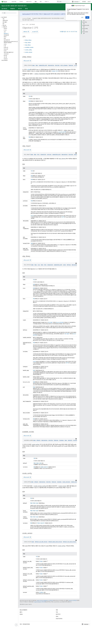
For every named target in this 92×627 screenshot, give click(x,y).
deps (37, 65)
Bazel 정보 (14, 1)
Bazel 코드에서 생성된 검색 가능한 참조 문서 (14, 6)
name (33, 65)
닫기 (82, 17)
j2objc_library (28, 40)
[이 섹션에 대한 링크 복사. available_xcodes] (35, 432)
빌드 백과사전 (4, 8)
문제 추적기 (58, 614)
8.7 (74, 31)
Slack (57, 616)
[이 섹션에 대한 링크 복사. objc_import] (32, 146)
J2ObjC (28, 69)
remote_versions (75, 481)
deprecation (51, 65)
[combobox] (63, 1)
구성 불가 (41, 561)
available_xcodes (29, 47)
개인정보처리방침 (26, 624)
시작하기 (21, 1)
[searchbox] (9, 13)
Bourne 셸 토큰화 (59, 322)
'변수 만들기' (50, 322)
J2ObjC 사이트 (55, 71)
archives (49, 154)
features (71, 65)
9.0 (72, 31)
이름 (29, 96)
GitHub (84, 1)
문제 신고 (26, 31)
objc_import (28, 42)
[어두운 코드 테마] (76, 64)
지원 (57, 612)
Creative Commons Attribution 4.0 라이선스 (45, 600)
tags (66, 440)
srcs (39, 264)
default (38, 440)
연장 (41, 1)
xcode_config (28, 49)
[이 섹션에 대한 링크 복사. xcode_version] (34, 533)
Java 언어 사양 (61, 132)
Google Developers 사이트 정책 (40, 601)
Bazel (23, 24)
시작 (87, 17)
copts (64, 264)
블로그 (21, 612)
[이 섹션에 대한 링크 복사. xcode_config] (33, 473)
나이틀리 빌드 (63, 31)
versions (75, 440)
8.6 (76, 31)
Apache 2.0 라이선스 (73, 600)
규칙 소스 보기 (27, 60)
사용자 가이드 (29, 1)
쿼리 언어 (20, 8)
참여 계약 (56, 14)
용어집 (26, 8)
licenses (61, 440)
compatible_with (43, 65)
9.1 (69, 31)
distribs (57, 65)
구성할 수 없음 (38, 463)
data (42, 264)
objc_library (28, 45)
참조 (36, 1)
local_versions (66, 481)
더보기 (46, 1)
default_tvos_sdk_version (69, 541)
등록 (62, 14)
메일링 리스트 (46, 14)
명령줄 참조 (12, 8)
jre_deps (76, 65)
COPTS (32, 215)
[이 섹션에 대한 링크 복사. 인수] (26, 90)
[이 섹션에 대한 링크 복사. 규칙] (26, 37)
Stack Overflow (59, 618)
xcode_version (28, 52)
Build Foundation (25, 14)
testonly (70, 440)
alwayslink (43, 154)
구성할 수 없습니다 (44, 467)
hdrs (38, 154)
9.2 (67, 31)
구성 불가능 (41, 592)
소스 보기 (35, 31)
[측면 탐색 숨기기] (16, 624)
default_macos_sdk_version (55, 541)
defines (69, 264)
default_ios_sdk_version (41, 541)
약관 (20, 624)
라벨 (29, 101)
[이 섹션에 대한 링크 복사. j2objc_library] (33, 57)
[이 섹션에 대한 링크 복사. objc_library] (32, 256)
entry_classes (63, 65)
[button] (9, 17)
